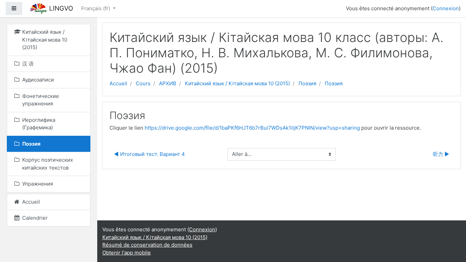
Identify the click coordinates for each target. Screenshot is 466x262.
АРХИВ (167, 83)
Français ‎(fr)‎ (96, 8)
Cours (143, 83)
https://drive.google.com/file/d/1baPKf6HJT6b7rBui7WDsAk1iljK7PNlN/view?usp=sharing (252, 128)
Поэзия (307, 83)
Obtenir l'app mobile (126, 252)
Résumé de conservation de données (147, 245)
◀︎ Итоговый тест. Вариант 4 (149, 154)
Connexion (446, 8)
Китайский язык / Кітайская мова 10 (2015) (237, 83)
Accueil (118, 83)
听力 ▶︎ (441, 154)
